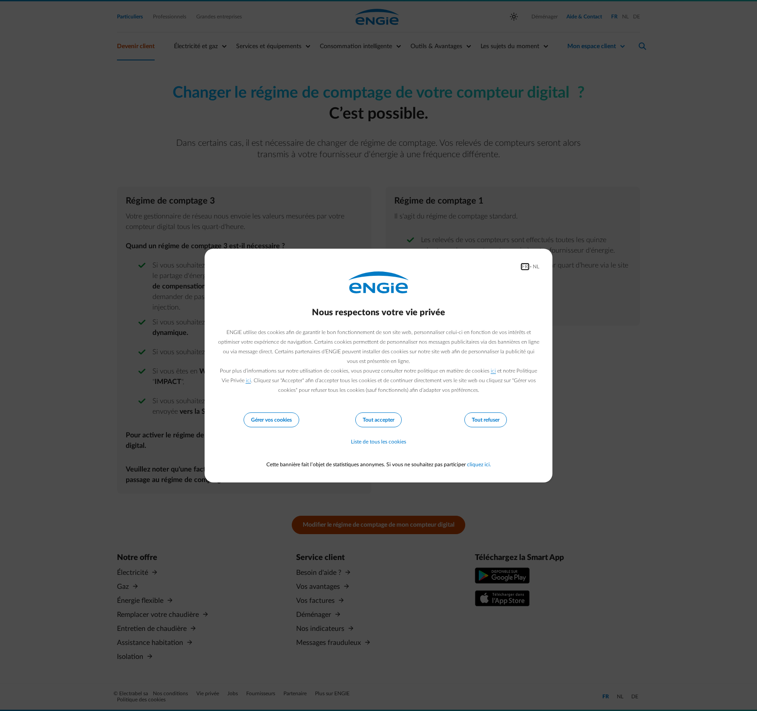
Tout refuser (485, 419)
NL (536, 266)
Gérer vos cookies (271, 419)
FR (525, 266)
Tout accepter (378, 419)
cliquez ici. (479, 464)
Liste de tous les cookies (378, 441)
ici (493, 370)
